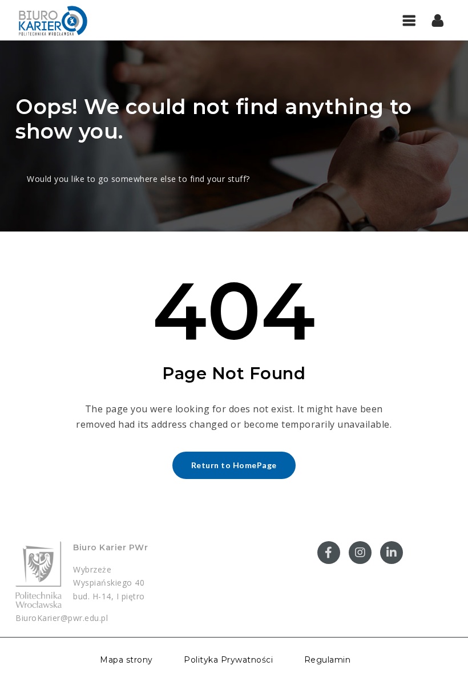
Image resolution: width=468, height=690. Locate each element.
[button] (438, 20)
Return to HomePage (234, 465)
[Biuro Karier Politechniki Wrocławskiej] (52, 20)
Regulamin (327, 660)
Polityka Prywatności (228, 660)
